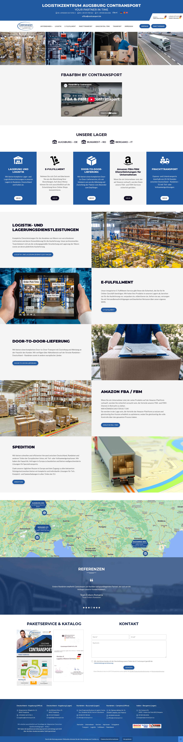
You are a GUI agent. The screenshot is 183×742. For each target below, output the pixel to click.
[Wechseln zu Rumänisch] (124, 13)
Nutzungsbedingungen (158, 671)
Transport (117, 26)
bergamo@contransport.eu (146, 717)
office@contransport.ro (85, 717)
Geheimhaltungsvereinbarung (103, 663)
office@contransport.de (91, 16)
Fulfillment (101, 727)
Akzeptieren (127, 739)
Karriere (98, 724)
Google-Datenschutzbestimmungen (139, 671)
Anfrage (144, 26)
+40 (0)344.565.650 (114, 715)
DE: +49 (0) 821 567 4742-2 (66, 13)
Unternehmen (45, 26)
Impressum (129, 26)
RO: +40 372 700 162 (86, 13)
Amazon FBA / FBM (103, 26)
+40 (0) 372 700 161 (84, 715)
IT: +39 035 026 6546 (104, 13)
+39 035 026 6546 (143, 715)
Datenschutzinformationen (109, 739)
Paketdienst (110, 727)
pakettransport (85, 26)
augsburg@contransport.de (27, 717)
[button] (83, 607)
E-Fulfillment (70, 26)
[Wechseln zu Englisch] (127, 13)
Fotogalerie (115, 724)
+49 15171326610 (53, 715)
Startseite (80, 724)
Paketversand (158, 26)
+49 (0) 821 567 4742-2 (25, 715)
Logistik (58, 26)
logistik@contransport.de (56, 717)
